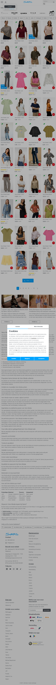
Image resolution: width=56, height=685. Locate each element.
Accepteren (41, 358)
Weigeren (27, 358)
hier (16, 350)
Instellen (14, 358)
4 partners (33, 338)
